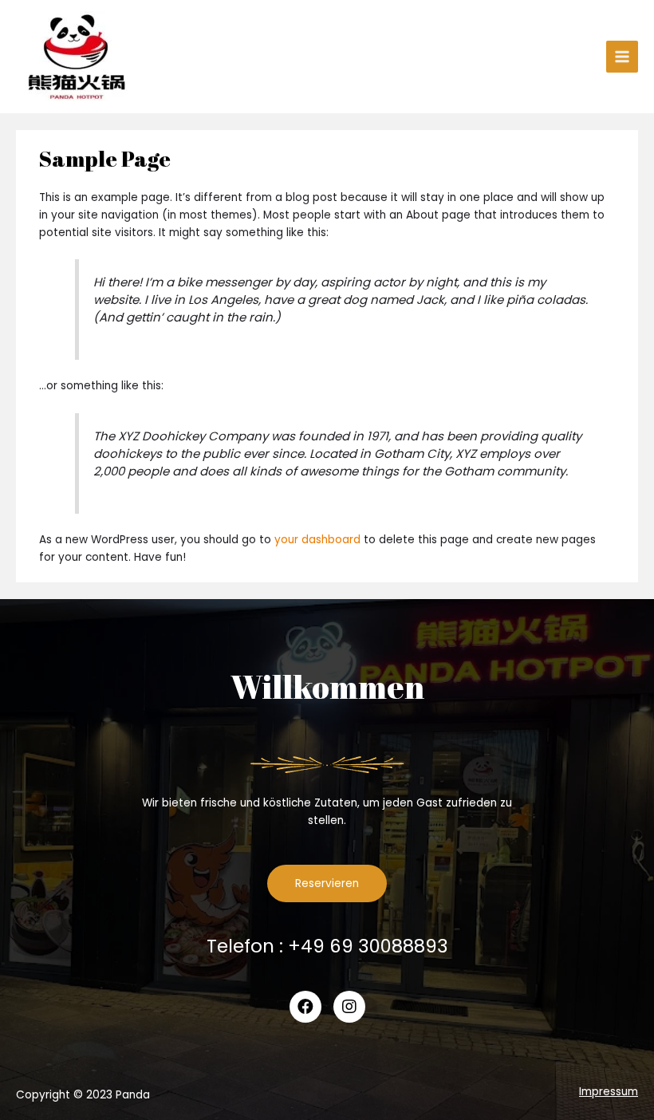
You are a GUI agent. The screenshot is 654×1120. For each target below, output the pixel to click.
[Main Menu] (622, 57)
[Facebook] (305, 1007)
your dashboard (317, 539)
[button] (327, 884)
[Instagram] (349, 1007)
